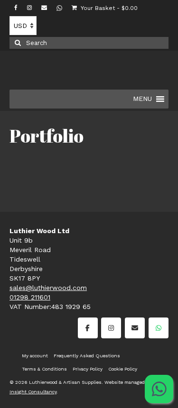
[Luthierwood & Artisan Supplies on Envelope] (135, 327)
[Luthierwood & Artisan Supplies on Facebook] (88, 327)
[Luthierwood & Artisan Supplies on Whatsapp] (159, 327)
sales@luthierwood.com (48, 287)
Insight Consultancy (32, 391)
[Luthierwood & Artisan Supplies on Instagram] (111, 327)
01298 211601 (29, 297)
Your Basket (108, 8)
